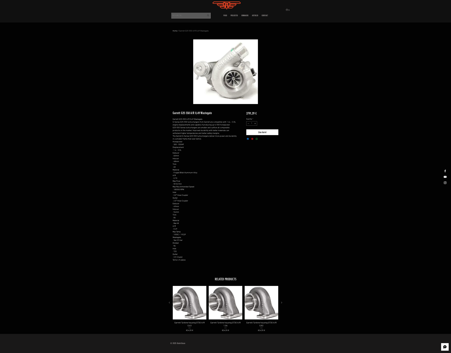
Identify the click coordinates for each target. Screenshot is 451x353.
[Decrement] (248, 123)
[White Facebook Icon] (445, 171)
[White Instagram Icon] (445, 182)
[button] (288, 9)
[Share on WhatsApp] (256, 138)
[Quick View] (189, 302)
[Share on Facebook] (247, 138)
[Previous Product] (169, 302)
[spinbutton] (252, 123)
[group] (225, 309)
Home (175, 31)
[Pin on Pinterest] (252, 138)
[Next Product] (281, 302)
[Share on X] (261, 138)
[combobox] (191, 15)
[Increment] (255, 123)
